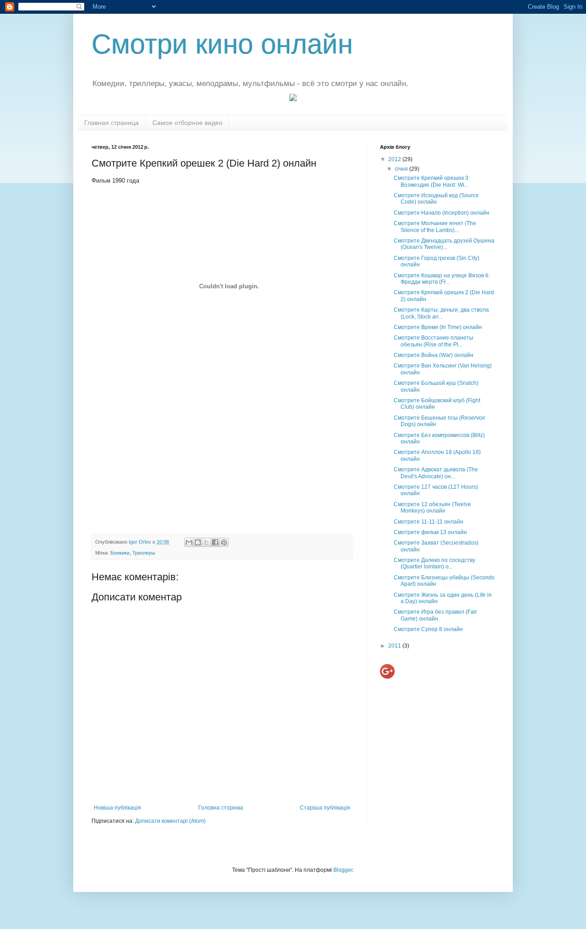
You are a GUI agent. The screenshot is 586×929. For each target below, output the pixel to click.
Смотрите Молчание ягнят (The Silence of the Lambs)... (435, 226)
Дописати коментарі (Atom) (170, 821)
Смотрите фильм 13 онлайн (430, 532)
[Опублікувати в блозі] (197, 542)
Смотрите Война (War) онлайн (433, 355)
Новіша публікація (117, 808)
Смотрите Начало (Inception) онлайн (441, 213)
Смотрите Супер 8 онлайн (428, 629)
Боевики (120, 553)
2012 (395, 159)
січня (402, 169)
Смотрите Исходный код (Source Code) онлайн (436, 198)
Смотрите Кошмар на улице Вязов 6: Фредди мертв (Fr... (442, 278)
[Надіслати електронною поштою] (189, 542)
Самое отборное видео (187, 122)
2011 (395, 646)
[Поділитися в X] (206, 542)
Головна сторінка (220, 808)
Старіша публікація (325, 808)
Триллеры (143, 553)
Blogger (343, 870)
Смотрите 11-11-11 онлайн (428, 522)
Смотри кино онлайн (222, 44)
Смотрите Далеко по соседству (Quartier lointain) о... (434, 563)
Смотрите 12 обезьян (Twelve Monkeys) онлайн (432, 507)
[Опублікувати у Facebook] (215, 542)
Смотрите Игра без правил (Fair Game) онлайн (435, 615)
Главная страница (111, 122)
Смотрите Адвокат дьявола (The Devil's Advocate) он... (436, 472)
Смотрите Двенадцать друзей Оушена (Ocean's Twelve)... (444, 244)
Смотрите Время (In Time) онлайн (438, 327)
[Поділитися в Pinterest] (223, 542)
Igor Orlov (140, 542)
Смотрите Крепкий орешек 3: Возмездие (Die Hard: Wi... (432, 181)
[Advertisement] (222, 456)
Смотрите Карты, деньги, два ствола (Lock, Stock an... (441, 313)
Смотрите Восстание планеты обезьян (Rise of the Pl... (433, 341)
